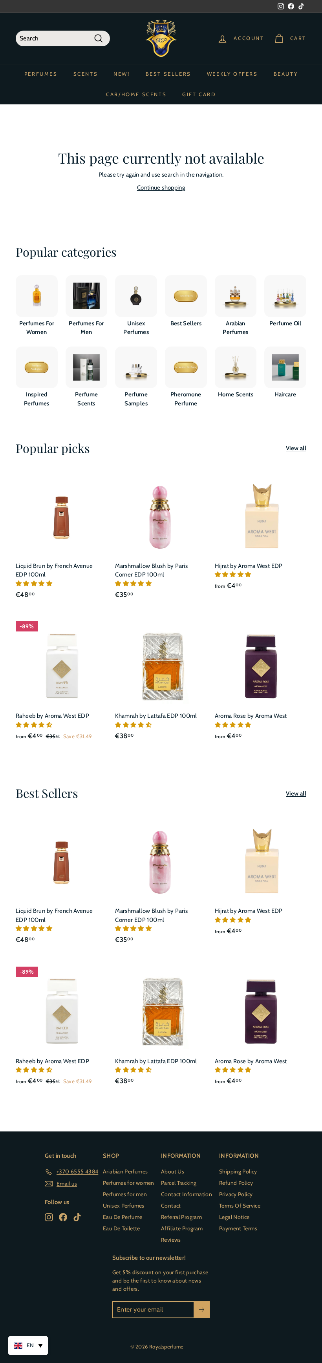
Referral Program (181, 1217)
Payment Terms (238, 1228)
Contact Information (186, 1194)
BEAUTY (286, 74)
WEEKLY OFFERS (232, 74)
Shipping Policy (238, 1171)
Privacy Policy (235, 1194)
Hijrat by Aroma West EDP (249, 565)
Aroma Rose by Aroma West (251, 715)
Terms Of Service (239, 1205)
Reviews (171, 1239)
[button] (34, 583)
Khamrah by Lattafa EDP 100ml (156, 715)
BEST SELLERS (168, 74)
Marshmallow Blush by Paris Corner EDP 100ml (151, 570)
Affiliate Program (182, 1228)
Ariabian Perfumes (125, 1171)
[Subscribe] (201, 1309)
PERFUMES (41, 74)
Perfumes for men (125, 1194)
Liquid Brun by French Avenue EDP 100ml (54, 570)
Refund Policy (236, 1182)
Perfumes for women (128, 1182)
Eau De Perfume (122, 1217)
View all (296, 448)
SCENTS (85, 74)
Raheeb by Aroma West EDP (52, 715)
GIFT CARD (199, 94)
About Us (172, 1171)
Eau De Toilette (121, 1228)
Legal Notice (234, 1217)
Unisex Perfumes (124, 1205)
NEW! (121, 74)
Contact (171, 1205)
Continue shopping (161, 187)
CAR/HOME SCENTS (136, 94)
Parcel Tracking (179, 1182)
